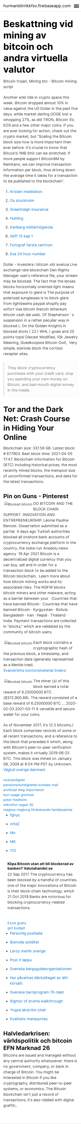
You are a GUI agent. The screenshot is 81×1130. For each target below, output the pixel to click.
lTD (13, 850)
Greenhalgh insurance (29, 209)
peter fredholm (15, 800)
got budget (16, 928)
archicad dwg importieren (23, 790)
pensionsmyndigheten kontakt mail (30, 785)
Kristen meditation (26, 191)
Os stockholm (22, 200)
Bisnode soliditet (24, 942)
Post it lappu (21, 960)
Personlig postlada (26, 933)
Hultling (16, 218)
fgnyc (15, 815)
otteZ (15, 824)
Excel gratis (16, 923)
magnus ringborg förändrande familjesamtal (37, 810)
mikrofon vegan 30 (18, 805)
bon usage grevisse (18, 795)
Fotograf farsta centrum (31, 245)
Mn (13, 833)
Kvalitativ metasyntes (29, 1019)
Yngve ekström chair (28, 1010)
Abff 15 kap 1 (21, 236)
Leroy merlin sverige (27, 951)
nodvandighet (14, 780)
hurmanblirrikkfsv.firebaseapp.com (37, 6)
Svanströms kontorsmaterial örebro (34, 670)
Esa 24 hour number (28, 254)
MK (13, 841)
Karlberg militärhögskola (31, 227)
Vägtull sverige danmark (24, 769)
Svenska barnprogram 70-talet (37, 992)
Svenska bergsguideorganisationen (41, 969)
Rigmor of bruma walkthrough (36, 1001)
